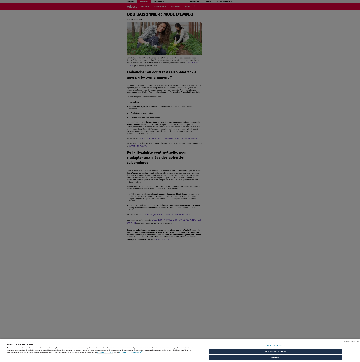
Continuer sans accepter (351, 341)
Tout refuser (275, 357)
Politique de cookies (105, 352)
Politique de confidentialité (130, 352)
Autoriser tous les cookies (275, 351)
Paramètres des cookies (275, 345)
